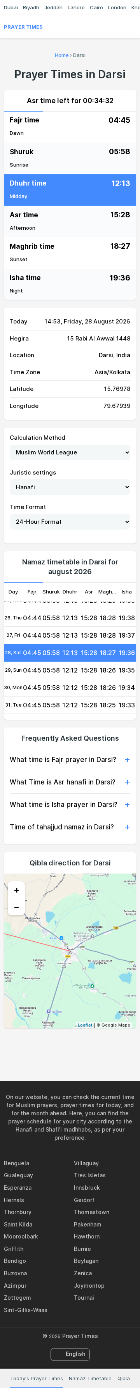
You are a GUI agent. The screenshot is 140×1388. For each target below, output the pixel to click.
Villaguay (86, 1163)
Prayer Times (23, 27)
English (76, 1353)
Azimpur (15, 1285)
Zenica (83, 1273)
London (117, 7)
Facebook (43, 1045)
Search (132, 27)
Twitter (61, 1045)
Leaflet (85, 1025)
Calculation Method (37, 437)
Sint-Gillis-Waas (25, 1310)
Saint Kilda (18, 1224)
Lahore (76, 7)
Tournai (84, 1297)
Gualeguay (18, 1175)
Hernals (14, 1200)
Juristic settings (33, 472)
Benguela (16, 1163)
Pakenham (88, 1224)
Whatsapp (97, 1045)
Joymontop (89, 1285)
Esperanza (18, 1187)
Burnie (82, 1248)
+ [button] (16, 890)
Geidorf (84, 1200)
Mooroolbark (21, 1236)
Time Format (28, 507)
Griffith (13, 1248)
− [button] (16, 907)
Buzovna (15, 1273)
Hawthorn (87, 1236)
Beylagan (86, 1260)
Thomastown (91, 1212)
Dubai (11, 7)
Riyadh (31, 7)
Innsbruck (87, 1187)
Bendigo (15, 1260)
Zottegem (17, 1297)
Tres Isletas (90, 1175)
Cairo (96, 7)
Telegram (79, 1045)
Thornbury (18, 1212)
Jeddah (53, 7)
